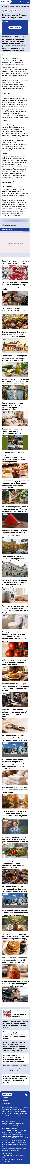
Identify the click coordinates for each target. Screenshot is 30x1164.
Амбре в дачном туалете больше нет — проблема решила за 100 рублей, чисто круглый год (15, 392)
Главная (7, 1094)
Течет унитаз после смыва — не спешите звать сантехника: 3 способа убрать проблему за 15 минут (15, 621)
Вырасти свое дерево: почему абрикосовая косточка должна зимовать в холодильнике (15, 923)
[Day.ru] (6, 2)
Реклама (5, 1100)
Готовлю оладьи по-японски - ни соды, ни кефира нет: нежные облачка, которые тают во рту (15, 947)
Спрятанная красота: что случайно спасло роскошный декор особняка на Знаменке (15, 569)
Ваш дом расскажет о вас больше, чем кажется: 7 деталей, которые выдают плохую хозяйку (15, 418)
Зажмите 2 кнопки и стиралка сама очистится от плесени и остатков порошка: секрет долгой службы (15, 595)
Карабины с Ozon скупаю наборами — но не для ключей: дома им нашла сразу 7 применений (15, 725)
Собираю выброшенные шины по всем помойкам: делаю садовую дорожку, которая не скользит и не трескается (15, 1069)
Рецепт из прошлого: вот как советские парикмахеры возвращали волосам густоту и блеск (15, 826)
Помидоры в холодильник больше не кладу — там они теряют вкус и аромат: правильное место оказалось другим (15, 649)
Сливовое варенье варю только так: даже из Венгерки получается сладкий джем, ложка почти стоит (15, 876)
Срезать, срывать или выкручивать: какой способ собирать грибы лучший (15, 321)
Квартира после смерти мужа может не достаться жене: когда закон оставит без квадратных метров (15, 699)
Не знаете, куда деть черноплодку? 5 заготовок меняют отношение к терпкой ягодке (15, 1035)
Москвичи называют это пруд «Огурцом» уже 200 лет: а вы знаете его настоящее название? (15, 546)
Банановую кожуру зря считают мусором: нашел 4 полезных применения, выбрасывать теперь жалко (15, 496)
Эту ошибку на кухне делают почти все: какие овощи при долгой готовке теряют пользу (15, 850)
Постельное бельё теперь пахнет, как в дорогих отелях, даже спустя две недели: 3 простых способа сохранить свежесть (15, 777)
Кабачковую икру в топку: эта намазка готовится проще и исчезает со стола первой (15, 369)
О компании (6, 1103)
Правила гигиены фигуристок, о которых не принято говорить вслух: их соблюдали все (15, 994)
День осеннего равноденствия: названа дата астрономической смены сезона (15, 801)
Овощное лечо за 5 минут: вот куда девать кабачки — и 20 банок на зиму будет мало (15, 971)
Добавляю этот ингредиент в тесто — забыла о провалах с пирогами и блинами (15, 673)
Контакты (5, 1098)
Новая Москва (8, 6)
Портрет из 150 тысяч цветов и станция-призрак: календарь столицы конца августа (15, 442)
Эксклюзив (21, 6)
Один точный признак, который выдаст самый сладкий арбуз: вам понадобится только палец (15, 520)
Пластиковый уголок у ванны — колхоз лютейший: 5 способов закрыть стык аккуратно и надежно (15, 1079)
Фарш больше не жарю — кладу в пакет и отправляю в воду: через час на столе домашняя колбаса (15, 298)
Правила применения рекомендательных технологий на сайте (13, 1155)
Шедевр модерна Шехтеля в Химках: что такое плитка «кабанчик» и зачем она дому (15, 345)
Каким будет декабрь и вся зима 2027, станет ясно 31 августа (15, 272)
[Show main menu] (28, 2)
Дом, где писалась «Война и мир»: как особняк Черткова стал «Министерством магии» (15, 749)
